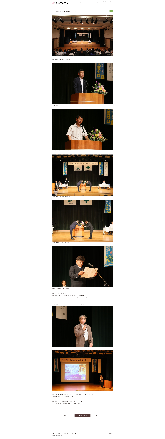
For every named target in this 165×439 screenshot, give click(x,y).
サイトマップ (74, 433)
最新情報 (81, 2)
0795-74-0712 (107, 1)
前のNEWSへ (66, 415)
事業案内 (91, 2)
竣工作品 (96, 2)
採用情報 (54, 433)
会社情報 (86, 2)
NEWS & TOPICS (56, 6)
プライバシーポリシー (66, 433)
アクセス (59, 433)
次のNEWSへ (98, 415)
